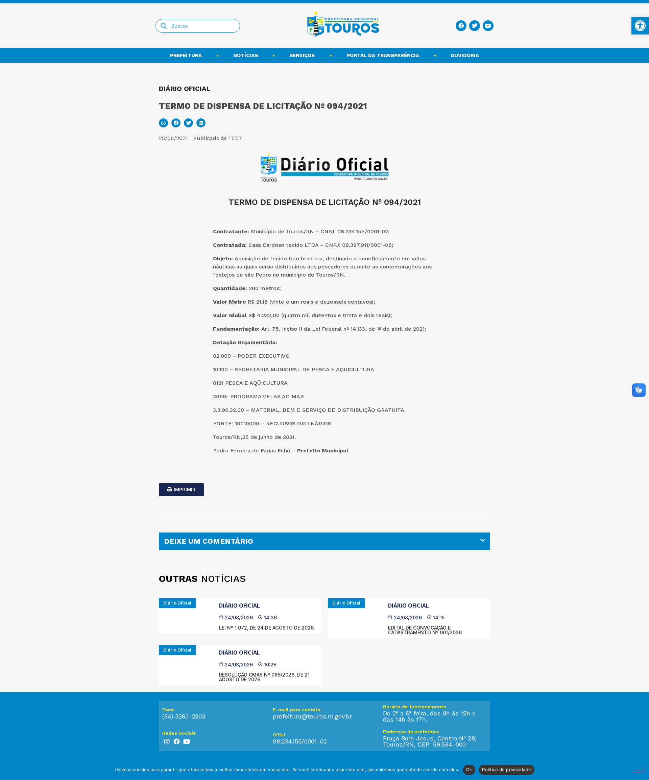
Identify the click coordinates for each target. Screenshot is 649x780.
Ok (469, 769)
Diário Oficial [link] (239, 605)
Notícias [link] (245, 55)
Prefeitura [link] (186, 55)
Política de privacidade (506, 769)
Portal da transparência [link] (382, 55)
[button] (163, 122)
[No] (638, 769)
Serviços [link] (302, 55)
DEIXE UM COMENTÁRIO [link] (208, 541)
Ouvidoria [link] (465, 55)
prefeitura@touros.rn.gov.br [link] (312, 716)
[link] (640, 25)
